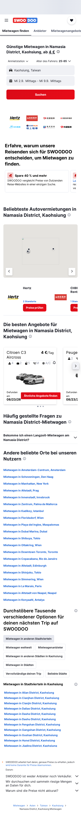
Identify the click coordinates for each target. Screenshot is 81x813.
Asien (32, 805)
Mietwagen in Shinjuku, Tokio (22, 572)
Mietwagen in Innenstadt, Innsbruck (26, 497)
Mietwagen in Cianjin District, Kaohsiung (30, 703)
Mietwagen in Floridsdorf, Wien (23, 517)
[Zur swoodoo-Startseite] (25, 20)
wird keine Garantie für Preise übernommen (28, 765)
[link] (34, 307)
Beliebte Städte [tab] (57, 673)
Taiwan (44, 805)
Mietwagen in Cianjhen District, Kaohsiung (31, 697)
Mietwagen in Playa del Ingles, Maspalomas (31, 524)
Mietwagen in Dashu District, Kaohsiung (30, 719)
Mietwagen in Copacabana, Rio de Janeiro (30, 558)
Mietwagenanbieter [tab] (50, 647)
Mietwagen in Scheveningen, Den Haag (28, 476)
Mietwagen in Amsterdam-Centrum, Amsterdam (34, 470)
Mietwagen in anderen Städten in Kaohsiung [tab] (34, 656)
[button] (6, 20)
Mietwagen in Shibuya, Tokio (21, 538)
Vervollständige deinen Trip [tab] (23, 673)
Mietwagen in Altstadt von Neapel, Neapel (30, 593)
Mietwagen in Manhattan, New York (26, 483)
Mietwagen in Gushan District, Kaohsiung (31, 735)
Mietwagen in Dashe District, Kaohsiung (30, 713)
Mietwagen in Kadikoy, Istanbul (23, 511)
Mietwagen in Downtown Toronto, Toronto (30, 552)
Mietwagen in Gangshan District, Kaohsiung (32, 729)
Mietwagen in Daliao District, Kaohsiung (30, 708)
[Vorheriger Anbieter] (9, 271)
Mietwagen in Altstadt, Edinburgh (25, 565)
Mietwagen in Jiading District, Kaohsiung (30, 745)
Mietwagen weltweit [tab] (19, 647)
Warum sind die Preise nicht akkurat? (32, 790)
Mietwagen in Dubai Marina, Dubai (25, 531)
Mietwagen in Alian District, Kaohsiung (29, 692)
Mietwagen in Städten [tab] (20, 664)
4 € (52, 52)
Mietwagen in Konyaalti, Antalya (23, 599)
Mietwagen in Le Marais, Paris (22, 586)
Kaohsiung (57, 805)
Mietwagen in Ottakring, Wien (22, 545)
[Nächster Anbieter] (72, 271)
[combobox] (18, 61)
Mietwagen (19, 805)
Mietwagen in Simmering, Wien (23, 579)
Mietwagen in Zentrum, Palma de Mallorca (30, 504)
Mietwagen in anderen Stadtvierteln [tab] (29, 638)
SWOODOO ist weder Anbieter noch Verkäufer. (39, 776)
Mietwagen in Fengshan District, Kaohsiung (32, 724)
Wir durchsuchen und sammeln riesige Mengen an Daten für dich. (39, 783)
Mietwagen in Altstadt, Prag (21, 490)
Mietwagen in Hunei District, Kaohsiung (29, 740)
